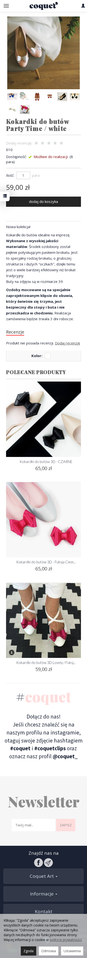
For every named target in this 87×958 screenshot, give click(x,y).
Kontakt (43, 911)
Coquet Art (42, 876)
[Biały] (48, 356)
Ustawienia (72, 951)
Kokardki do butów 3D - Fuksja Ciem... (46, 562)
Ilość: (10, 175)
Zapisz (66, 824)
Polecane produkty (36, 372)
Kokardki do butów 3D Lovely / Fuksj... (46, 662)
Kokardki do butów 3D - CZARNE (46, 461)
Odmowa (48, 951)
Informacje (42, 894)
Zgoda (28, 951)
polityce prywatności (66, 939)
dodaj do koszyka (43, 201)
